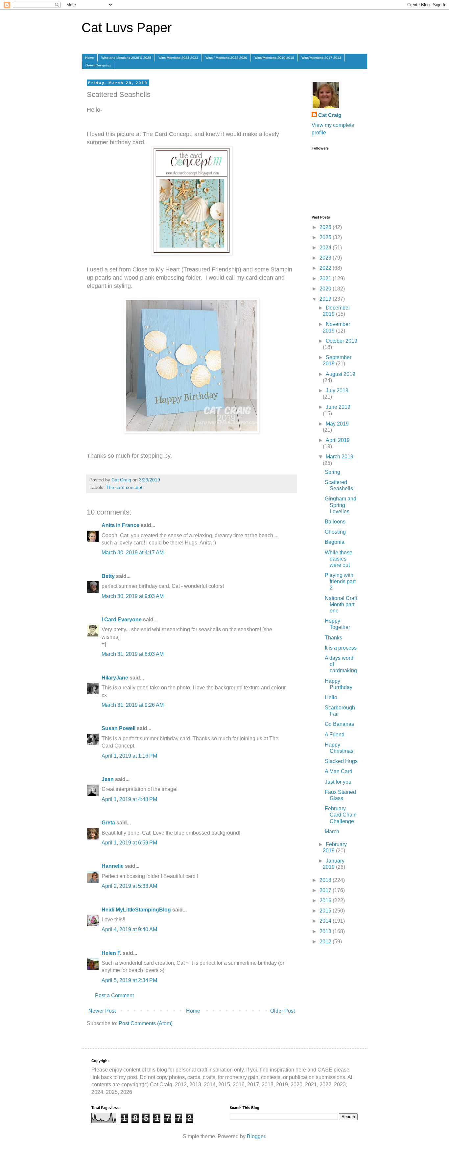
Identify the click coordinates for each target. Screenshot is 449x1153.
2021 (326, 278)
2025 (326, 237)
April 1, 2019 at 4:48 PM (129, 799)
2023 (326, 258)
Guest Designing (98, 65)
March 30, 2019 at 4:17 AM (133, 552)
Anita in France (120, 525)
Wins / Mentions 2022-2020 (226, 57)
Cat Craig (330, 115)
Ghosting (335, 532)
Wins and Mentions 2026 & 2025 (126, 57)
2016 (326, 900)
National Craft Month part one (341, 604)
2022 (326, 268)
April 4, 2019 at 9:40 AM (129, 929)
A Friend (334, 734)
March (332, 831)
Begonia (334, 542)
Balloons (335, 521)
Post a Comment (114, 995)
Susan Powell (118, 728)
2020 (326, 288)
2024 (326, 247)
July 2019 (337, 390)
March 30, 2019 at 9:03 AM (133, 596)
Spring (332, 472)
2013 (326, 931)
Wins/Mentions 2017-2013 (321, 57)
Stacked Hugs (341, 761)
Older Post (282, 1011)
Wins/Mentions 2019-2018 (274, 57)
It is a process (341, 648)
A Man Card (338, 771)
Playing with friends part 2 (340, 581)
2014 (326, 921)
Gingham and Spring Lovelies (340, 505)
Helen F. (111, 953)
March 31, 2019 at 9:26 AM (133, 705)
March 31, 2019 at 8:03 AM (133, 654)
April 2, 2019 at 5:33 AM (129, 886)
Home (89, 57)
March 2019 (339, 456)
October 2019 (341, 341)
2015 (326, 910)
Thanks (333, 637)
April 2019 (338, 440)
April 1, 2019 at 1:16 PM (129, 756)
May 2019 (337, 424)
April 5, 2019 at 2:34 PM (129, 980)
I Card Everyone (122, 619)
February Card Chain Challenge (341, 815)
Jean (108, 779)
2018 (326, 880)
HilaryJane (115, 677)
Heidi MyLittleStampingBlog (136, 909)
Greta (108, 822)
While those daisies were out (338, 559)
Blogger (256, 1136)
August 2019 (340, 374)
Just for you (338, 782)
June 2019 (338, 407)
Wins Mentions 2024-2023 (178, 57)
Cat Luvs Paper (127, 27)
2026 (326, 227)
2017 (326, 890)
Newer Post (102, 1011)
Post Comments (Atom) (146, 1023)
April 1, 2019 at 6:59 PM (129, 842)
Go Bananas (339, 724)
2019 (326, 299)
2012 (326, 941)
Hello (331, 697)
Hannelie (113, 866)
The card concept (124, 487)
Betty (108, 576)
